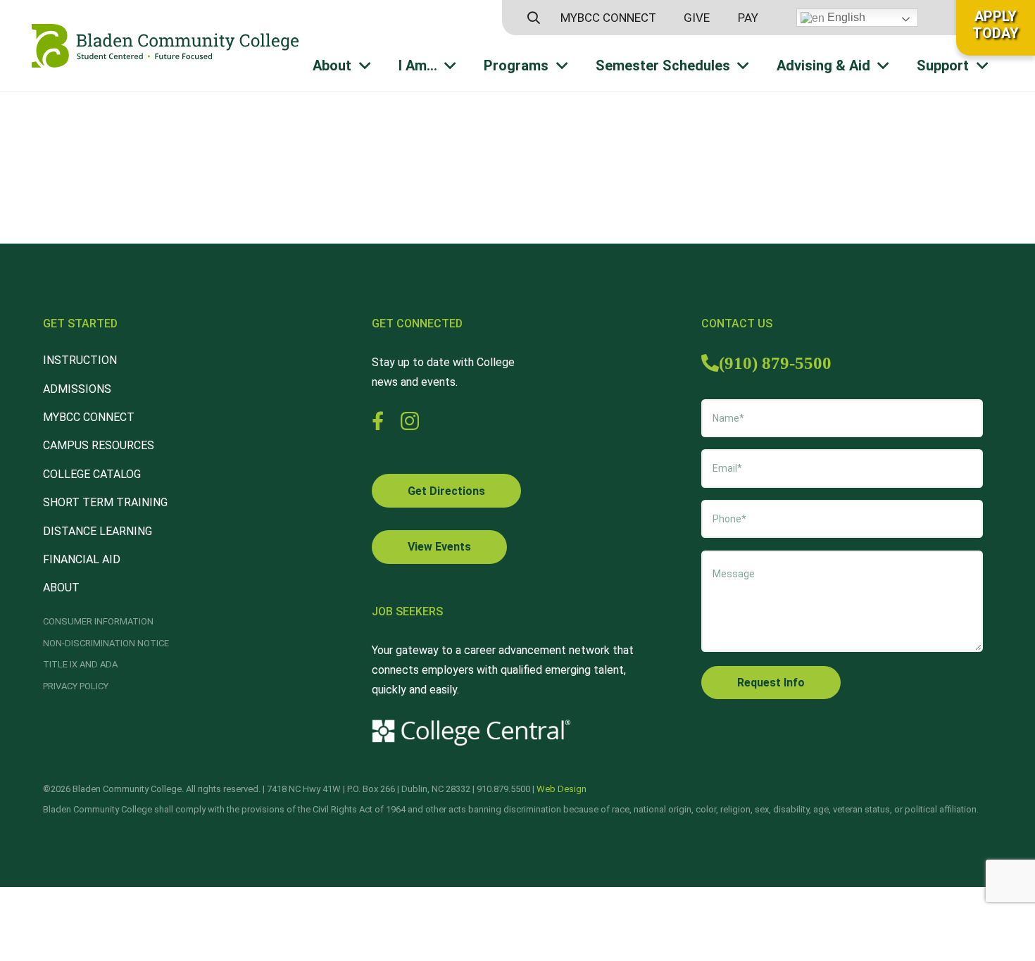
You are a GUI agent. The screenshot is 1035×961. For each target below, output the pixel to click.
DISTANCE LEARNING (97, 531)
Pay (748, 18)
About (61, 587)
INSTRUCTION (80, 360)
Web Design (561, 789)
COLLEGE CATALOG (92, 474)
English (844, 17)
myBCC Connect (608, 18)
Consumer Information (98, 621)
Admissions (77, 389)
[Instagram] (410, 421)
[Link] (165, 45)
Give (697, 18)
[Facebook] (378, 420)
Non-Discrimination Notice (106, 643)
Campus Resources (98, 445)
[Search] (534, 17)
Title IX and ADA (80, 664)
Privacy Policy (75, 686)
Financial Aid (81, 559)
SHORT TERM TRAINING (105, 502)
